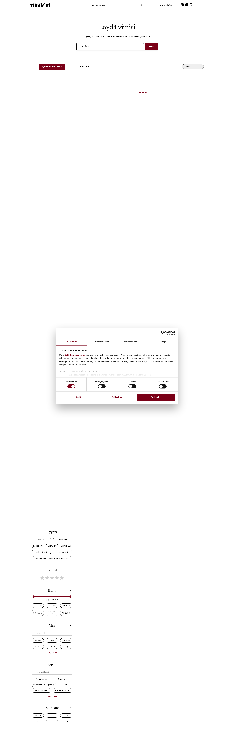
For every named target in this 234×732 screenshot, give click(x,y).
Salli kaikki (156, 397)
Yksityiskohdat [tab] (102, 342)
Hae (151, 47)
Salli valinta (117, 397)
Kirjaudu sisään (164, 5)
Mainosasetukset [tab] (132, 342)
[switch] (102, 386)
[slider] (34, 596)
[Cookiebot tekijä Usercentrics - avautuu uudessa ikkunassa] (163, 333)
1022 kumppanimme (75, 355)
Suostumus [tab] (71, 342)
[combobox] (117, 5)
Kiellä (78, 397)
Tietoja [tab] (163, 342)
